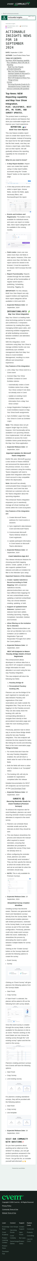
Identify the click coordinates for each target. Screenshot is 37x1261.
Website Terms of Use (9, 1213)
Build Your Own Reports (15, 67)
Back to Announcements (10, 13)
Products (30, 1232)
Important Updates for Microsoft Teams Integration (19, 73)
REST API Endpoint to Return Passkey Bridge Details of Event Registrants (19, 78)
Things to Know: (13, 80)
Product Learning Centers (5, 1240)
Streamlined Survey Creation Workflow (19, 86)
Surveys (9, 82)
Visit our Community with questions (18, 88)
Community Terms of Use (10, 1209)
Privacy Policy (6, 1206)
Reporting (10, 65)
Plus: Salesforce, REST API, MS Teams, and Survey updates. (19, 62)
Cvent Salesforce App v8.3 (16, 75)
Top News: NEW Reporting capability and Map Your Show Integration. (18, 60)
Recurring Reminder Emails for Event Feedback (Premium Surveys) (19, 84)
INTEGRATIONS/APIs (14, 69)
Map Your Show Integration (16, 71)
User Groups (14, 1227)
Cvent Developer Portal (18, 788)
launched (28, 459)
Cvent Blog (30, 1235)
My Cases (22, 1238)
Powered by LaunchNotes (18, 1168)
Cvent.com (30, 1229)
